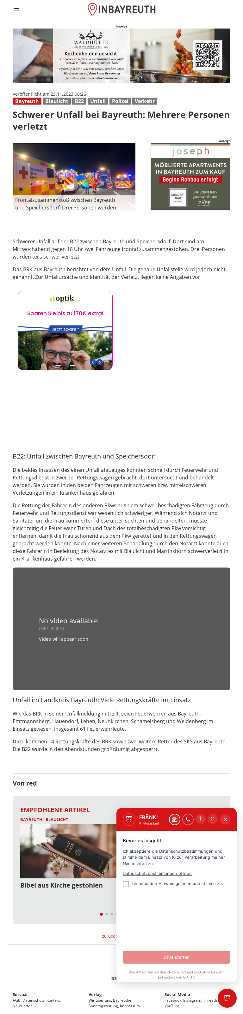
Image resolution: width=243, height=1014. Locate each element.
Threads (210, 1000)
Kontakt (53, 1000)
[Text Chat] (174, 819)
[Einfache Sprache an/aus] (201, 819)
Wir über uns (100, 1000)
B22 (79, 101)
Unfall (98, 101)
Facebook (173, 1000)
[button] (74, 204)
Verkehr (145, 101)
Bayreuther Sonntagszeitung (111, 1003)
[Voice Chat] (188, 819)
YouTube (172, 1006)
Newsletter (22, 1006)
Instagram (192, 1000)
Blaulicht (56, 101)
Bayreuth (27, 101)
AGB (17, 1000)
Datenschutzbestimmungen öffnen (157, 873)
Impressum (130, 1006)
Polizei (120, 101)
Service (20, 994)
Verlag (95, 994)
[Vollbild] (213, 819)
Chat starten (177, 957)
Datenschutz (33, 1000)
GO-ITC (189, 977)
